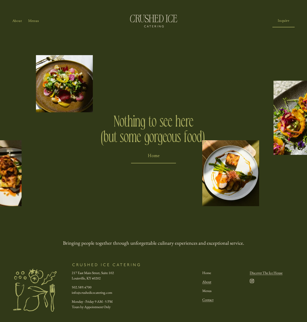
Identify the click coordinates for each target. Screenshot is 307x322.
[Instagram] (252, 281)
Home (154, 156)
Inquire (283, 21)
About (17, 21)
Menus (33, 21)
